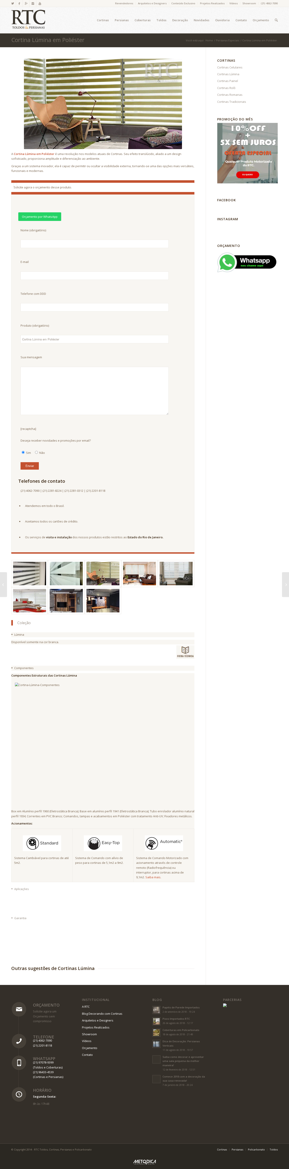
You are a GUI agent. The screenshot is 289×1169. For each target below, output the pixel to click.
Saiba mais (153, 877)
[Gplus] (26, 3)
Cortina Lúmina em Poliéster (47, 40)
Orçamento (46, 1005)
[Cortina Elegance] (285, 584)
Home (209, 40)
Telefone (43, 1037)
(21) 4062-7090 (269, 3)
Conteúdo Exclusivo (183, 3)
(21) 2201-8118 (42, 1045)
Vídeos (233, 3)
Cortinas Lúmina (228, 74)
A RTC (86, 1007)
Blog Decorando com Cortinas (102, 1014)
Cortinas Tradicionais (231, 102)
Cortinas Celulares (229, 67)
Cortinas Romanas (229, 95)
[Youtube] (39, 3)
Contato (87, 1055)
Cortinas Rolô (226, 88)
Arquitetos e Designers (152, 3)
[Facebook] (19, 3)
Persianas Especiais (227, 40)
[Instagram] (33, 3)
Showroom (249, 3)
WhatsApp (44, 1058)
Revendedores (124, 3)
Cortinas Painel (227, 81)
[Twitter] (12, 3)
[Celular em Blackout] (3, 584)
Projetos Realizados (212, 3)
